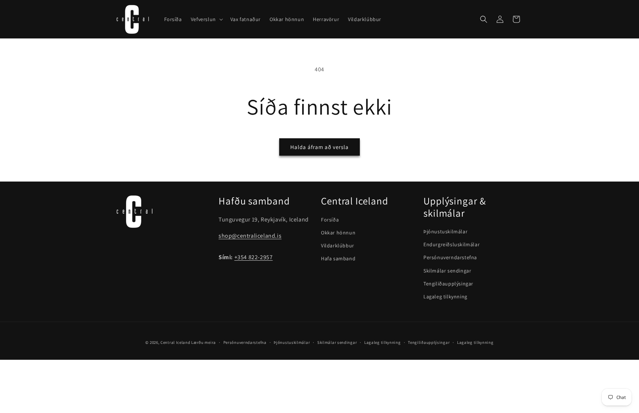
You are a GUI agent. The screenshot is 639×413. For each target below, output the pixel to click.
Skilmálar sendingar (447, 270)
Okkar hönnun (338, 232)
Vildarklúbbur (337, 245)
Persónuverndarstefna (450, 257)
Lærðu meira (203, 342)
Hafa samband (338, 258)
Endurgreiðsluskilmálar (451, 244)
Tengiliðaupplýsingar (448, 283)
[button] (206, 19)
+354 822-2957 (253, 257)
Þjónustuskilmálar (445, 231)
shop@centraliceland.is (250, 236)
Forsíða (330, 219)
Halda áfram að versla (319, 146)
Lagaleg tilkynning (445, 296)
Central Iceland (175, 342)
